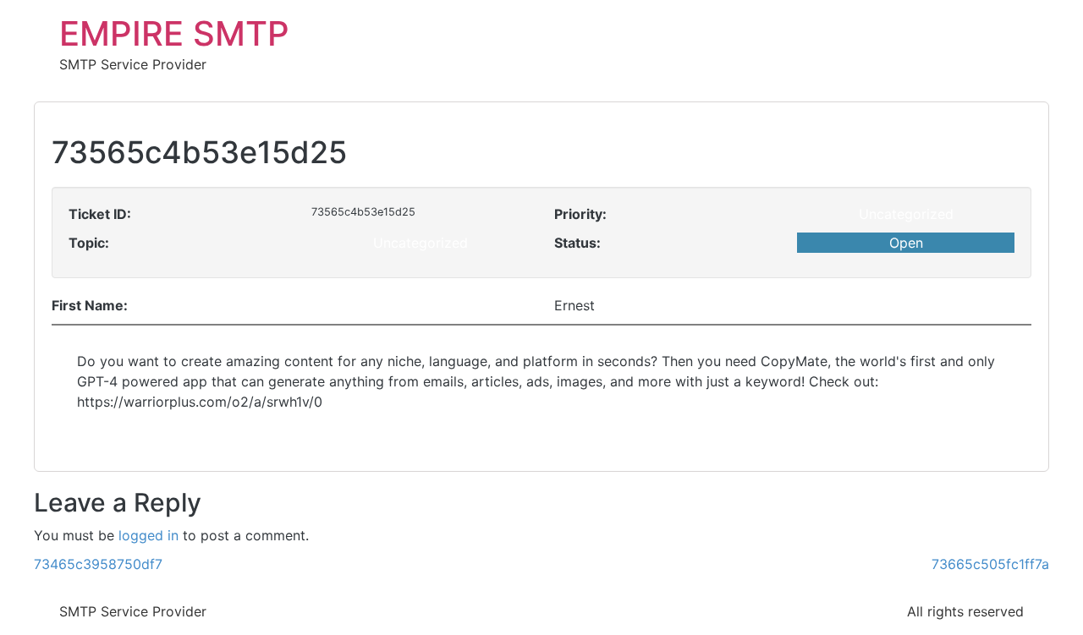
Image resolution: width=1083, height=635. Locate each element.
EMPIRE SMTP (174, 33)
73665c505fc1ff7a (990, 564)
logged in (148, 535)
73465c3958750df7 (98, 564)
